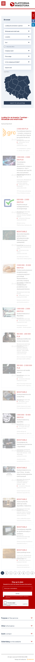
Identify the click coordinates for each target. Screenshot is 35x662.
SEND (17, 593)
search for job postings (17, 103)
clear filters (6, 71)
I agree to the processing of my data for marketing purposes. (17, 597)
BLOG (33, 15)
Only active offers (10, 46)
